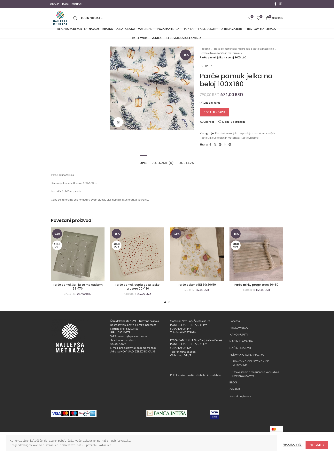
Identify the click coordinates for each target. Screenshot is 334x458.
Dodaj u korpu (214, 112)
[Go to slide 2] (169, 302)
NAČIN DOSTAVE (240, 348)
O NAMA (235, 389)
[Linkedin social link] (225, 144)
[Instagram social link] (280, 4)
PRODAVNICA (238, 327)
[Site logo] (60, 17)
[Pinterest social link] (220, 144)
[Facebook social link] (275, 4)
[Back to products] (206, 65)
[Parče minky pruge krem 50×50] (256, 254)
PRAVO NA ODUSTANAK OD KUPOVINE (250, 363)
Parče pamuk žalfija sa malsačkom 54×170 (78, 287)
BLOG (233, 382)
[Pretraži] (75, 18)
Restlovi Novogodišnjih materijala (220, 53)
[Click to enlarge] (118, 122)
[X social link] (215, 144)
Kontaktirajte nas (240, 396)
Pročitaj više (292, 444)
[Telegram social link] (229, 144)
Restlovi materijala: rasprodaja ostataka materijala (244, 48)
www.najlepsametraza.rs (132, 336)
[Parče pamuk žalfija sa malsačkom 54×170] (78, 254)
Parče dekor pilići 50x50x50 (197, 285)
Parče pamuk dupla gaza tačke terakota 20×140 (137, 287)
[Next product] (211, 65)
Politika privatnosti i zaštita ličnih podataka (195, 375)
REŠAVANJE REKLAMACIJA (246, 354)
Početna (205, 48)
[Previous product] (202, 65)
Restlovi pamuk (250, 137)
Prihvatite (316, 444)
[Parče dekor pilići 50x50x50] (197, 254)
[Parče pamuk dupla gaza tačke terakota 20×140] (137, 254)
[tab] (143, 161)
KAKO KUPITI (238, 334)
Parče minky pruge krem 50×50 (256, 285)
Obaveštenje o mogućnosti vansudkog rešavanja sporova (255, 373)
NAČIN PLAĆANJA (241, 341)
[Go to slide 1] (165, 302)
